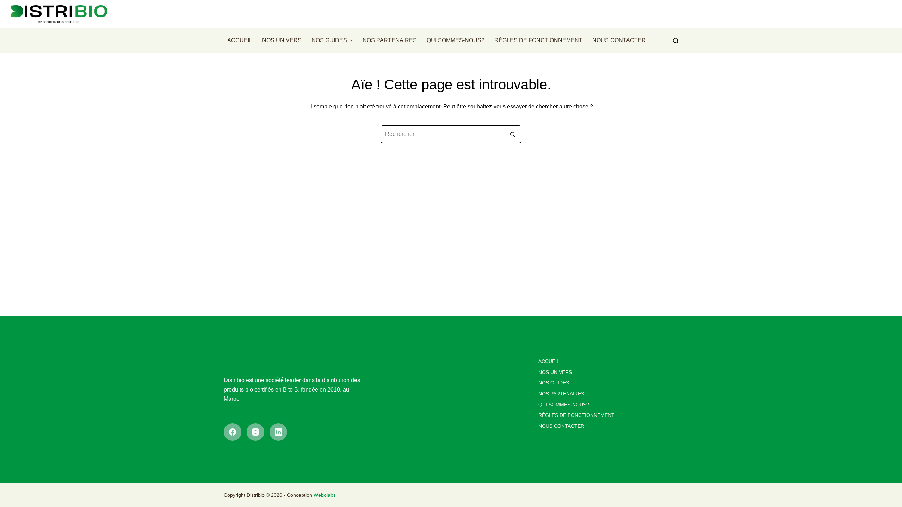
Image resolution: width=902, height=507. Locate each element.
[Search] (675, 40)
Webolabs (325, 495)
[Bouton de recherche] (512, 134)
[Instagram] (255, 432)
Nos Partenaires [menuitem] (390, 40)
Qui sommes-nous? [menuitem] (455, 40)
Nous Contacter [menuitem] (619, 40)
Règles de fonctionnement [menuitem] (538, 40)
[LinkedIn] (278, 432)
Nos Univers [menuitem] (282, 40)
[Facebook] (232, 432)
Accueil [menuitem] (239, 40)
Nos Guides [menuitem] (329, 40)
